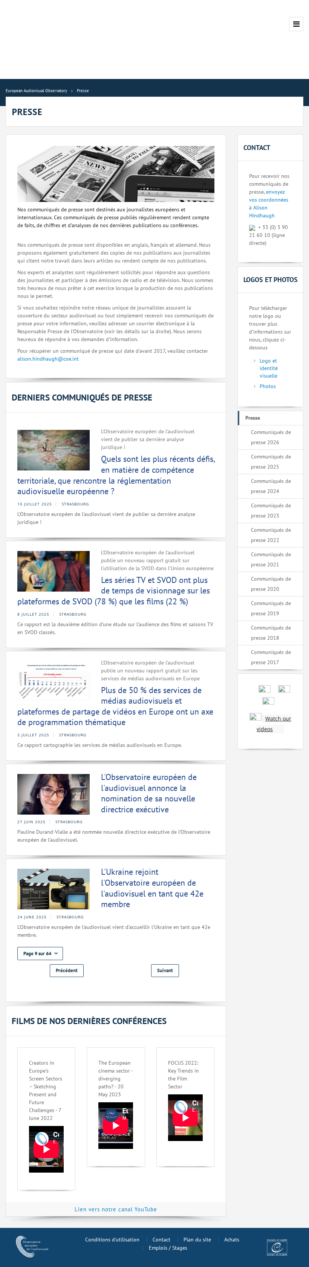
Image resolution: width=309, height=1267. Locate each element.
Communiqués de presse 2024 (271, 486)
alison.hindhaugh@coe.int (48, 358)
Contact (161, 1239)
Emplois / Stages (168, 1247)
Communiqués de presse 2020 (271, 583)
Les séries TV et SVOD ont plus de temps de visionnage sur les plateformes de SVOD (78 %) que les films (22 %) (113, 591)
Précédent (67, 970)
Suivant (165, 970)
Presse (252, 417)
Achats (231, 1239)
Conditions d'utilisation (112, 1239)
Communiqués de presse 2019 (271, 608)
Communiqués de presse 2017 (271, 657)
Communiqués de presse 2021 (271, 559)
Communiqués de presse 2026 (271, 437)
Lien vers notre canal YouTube (116, 1209)
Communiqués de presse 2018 (271, 632)
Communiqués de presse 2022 (271, 535)
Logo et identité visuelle (269, 368)
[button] (40, 953)
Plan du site (197, 1239)
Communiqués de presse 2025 (271, 461)
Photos (268, 386)
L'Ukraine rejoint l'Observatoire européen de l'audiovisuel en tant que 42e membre (152, 887)
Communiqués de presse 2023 (271, 510)
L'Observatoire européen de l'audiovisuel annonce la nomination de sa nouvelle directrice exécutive (149, 793)
